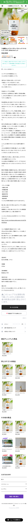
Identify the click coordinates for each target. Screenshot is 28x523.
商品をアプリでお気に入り (14, 313)
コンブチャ (3, 489)
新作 (2, 479)
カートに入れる (14, 307)
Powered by (12, 508)
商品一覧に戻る (14, 496)
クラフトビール (5, 484)
